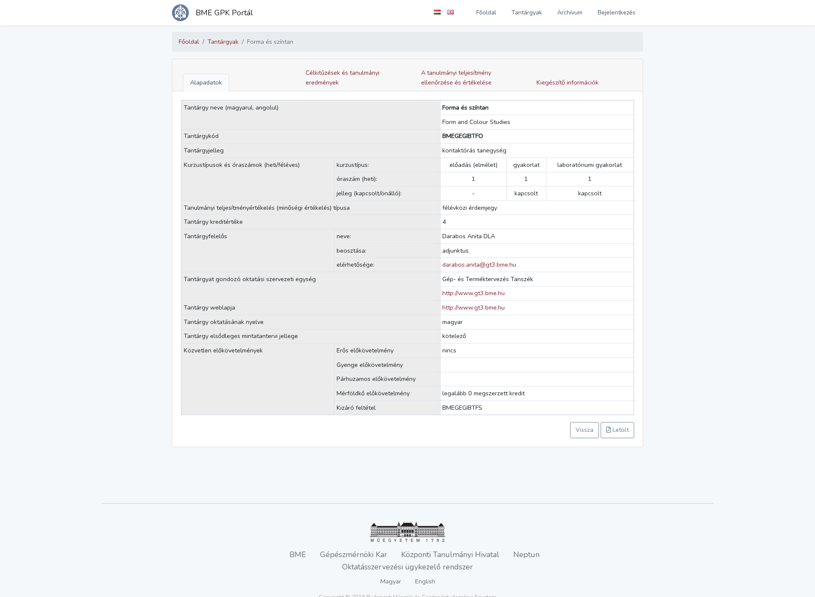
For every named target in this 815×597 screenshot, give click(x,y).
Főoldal (486, 12)
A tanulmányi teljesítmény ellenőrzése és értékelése (456, 77)
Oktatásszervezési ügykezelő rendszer (407, 567)
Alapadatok (206, 82)
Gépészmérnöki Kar (353, 554)
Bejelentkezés (616, 12)
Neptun (526, 554)
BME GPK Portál (224, 13)
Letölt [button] (620, 429)
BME (297, 554)
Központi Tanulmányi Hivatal (450, 554)
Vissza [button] (584, 429)
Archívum (569, 12)
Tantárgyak (526, 12)
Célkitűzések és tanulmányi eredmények (342, 77)
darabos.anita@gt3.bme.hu (479, 264)
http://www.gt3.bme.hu (473, 293)
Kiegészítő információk (568, 82)
